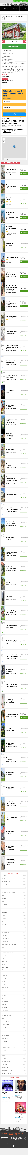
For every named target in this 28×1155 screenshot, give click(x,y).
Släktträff (4, 1041)
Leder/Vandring (5, 978)
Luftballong (5, 987)
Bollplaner (4, 912)
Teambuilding (5, 1053)
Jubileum (4, 955)
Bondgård (4, 915)
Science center (5, 1021)
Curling (4, 924)
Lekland (4, 981)
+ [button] (3, 139)
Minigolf (4, 993)
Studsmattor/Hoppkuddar (8, 1047)
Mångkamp (4, 990)
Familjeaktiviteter (6, 935)
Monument (4, 998)
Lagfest (3, 973)
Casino (3, 921)
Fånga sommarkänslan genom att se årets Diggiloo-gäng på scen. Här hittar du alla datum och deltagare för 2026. (19, 1119)
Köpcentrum (5, 970)
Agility (3, 878)
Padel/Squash (5, 1010)
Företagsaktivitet (6, 938)
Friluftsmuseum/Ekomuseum (9, 944)
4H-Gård (4, 875)
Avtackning (4, 898)
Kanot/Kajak (4, 961)
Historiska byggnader (7, 953)
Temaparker (4, 1058)
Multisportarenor (6, 1001)
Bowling (4, 918)
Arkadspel (4, 884)
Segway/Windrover (6, 1024)
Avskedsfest (5, 895)
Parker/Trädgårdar (6, 1015)
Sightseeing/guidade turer (8, 1033)
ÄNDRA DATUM (23, 203)
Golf (3, 950)
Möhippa (4, 995)
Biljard (3, 907)
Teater (3, 1056)
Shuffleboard (5, 1030)
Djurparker (4, 930)
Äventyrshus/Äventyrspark (8, 892)
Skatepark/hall (5, 1038)
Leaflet (6, 159)
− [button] (3, 142)
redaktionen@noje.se (17, 1144)
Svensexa (4, 1050)
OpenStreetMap (15, 159)
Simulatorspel (5, 1035)
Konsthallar (5, 967)
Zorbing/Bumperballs (7, 1070)
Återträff (4, 887)
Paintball (4, 1013)
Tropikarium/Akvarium (7, 1061)
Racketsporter (5, 1018)
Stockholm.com (4, 11)
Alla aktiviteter (7, 1073)
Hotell (10, 11)
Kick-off (4, 964)
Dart (3, 927)
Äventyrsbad (5, 890)
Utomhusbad (5, 1067)
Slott (3, 1044)
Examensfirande (5, 933)
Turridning (4, 1064)
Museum (4, 1004)
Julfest (3, 958)
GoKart (3, 947)
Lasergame (4, 975)
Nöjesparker (5, 1007)
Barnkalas (4, 904)
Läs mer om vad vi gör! (20, 1140)
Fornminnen (5, 941)
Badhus (3, 901)
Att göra (6, 8)
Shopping (4, 1027)
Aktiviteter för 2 (6, 881)
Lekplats (4, 984)
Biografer (4, 910)
